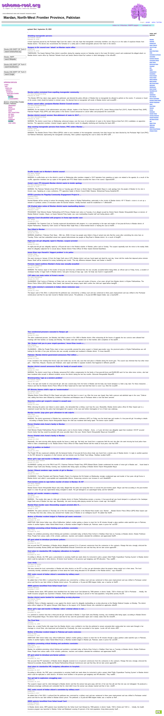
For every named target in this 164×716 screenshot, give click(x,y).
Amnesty (152, 41)
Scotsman (152, 112)
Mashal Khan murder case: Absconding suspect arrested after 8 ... (54, 505)
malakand (11, 119)
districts (10, 95)
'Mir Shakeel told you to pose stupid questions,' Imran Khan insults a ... (56, 343)
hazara (10, 117)
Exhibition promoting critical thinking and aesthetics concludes (53, 528)
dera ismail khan (13, 112)
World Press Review (155, 129)
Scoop (151, 110)
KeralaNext (152, 74)
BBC (151, 49)
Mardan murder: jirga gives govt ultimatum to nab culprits (51, 412)
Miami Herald (153, 81)
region (6, 84)
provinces (9, 92)
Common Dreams (154, 58)
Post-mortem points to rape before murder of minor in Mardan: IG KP (56, 482)
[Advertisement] (46, 72)
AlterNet (152, 39)
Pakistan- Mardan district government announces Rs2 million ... (53, 355)
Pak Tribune (153, 96)
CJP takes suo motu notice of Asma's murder (46, 275)
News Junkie (153, 89)
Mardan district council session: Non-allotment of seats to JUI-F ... (54, 115)
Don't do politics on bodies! (39, 447)
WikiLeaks (152, 125)
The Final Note (33, 620)
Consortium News (154, 60)
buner (10, 111)
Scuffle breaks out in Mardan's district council (46, 172)
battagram (11, 109)
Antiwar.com (153, 43)
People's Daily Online (155, 100)
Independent (153, 72)
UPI (151, 121)
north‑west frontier (13, 93)
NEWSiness (153, 87)
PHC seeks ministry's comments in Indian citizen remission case (53, 287)
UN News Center (154, 119)
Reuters (152, 108)
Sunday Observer (154, 115)
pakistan (8, 90)
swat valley (12, 123)
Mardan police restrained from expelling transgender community (53, 92)
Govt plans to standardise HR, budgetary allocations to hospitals (53, 551)
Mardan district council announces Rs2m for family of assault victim (55, 366)
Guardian (152, 66)
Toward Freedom (154, 117)
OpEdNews (152, 94)
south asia (8, 88)
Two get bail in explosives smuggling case (44, 678)
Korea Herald (153, 75)
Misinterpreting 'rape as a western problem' (45, 378)
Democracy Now (154, 64)
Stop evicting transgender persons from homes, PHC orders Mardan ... (56, 127)
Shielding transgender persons (40, 36)
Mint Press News (154, 83)
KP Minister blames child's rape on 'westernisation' (48, 389)
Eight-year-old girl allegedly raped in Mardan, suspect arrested (52, 241)
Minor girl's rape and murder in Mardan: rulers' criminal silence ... (54, 459)
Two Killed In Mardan (36, 229)
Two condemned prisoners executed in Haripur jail (48, 332)
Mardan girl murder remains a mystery (43, 493)
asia (6, 86)
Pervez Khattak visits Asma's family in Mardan (46, 424)
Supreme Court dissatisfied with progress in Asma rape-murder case (55, 218)
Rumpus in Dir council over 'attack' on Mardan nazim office (51, 47)
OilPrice (152, 93)
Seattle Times (153, 113)
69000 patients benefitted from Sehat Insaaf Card (47, 586)
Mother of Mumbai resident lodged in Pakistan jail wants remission (54, 516)
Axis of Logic (153, 47)
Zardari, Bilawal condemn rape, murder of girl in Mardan (50, 470)
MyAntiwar (152, 85)
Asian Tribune (153, 45)
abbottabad (12, 105)
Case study (32, 563)
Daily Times (153, 62)
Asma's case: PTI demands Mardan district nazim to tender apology (55, 183)
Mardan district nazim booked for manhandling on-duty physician (54, 597)
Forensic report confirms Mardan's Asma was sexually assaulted (53, 264)
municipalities (13, 98)
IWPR (151, 70)
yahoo (154, 22)
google (148, 22)
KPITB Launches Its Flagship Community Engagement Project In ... (54, 195)
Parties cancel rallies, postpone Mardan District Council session (53, 104)
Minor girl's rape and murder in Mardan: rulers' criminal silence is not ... (57, 609)
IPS (151, 68)
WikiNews (152, 127)
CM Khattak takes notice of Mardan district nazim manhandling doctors (56, 206)
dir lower (11, 114)
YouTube (159, 22)
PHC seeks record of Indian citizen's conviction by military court (53, 574)
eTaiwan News (153, 131)
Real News (152, 106)
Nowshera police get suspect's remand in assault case (49, 401)
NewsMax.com (153, 91)
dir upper (11, 116)
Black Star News (154, 51)
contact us (146, 25)
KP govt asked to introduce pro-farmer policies (46, 539)
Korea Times (153, 77)
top (158, 712)
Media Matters (153, 79)
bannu (10, 107)
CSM (151, 53)
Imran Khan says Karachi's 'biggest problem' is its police (50, 252)
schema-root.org (10, 82)
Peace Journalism (154, 98)
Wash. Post (153, 123)
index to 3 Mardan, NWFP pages (125, 25)
